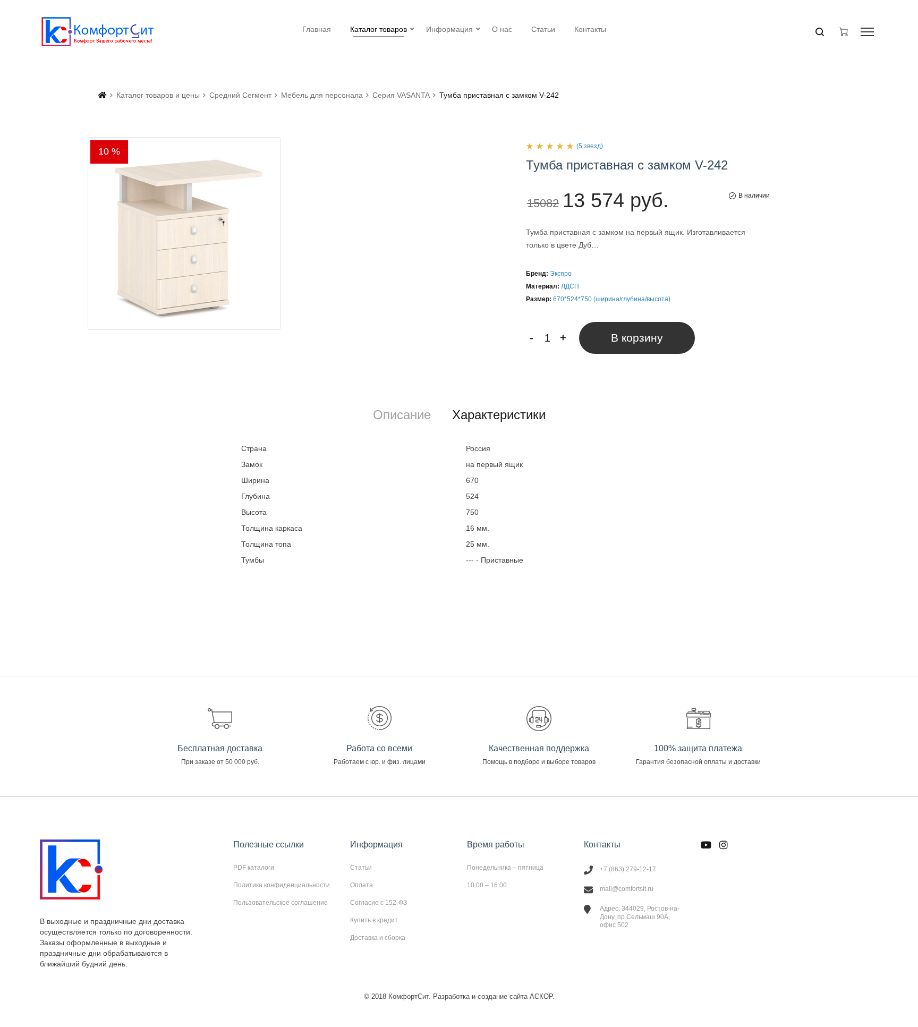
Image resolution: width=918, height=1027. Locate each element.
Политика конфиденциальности (281, 885)
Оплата (361, 885)
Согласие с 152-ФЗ (378, 902)
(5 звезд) (589, 146)
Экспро (561, 273)
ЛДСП (570, 286)
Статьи (361, 867)
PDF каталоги (253, 867)
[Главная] (102, 95)
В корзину (637, 338)
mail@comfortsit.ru (626, 889)
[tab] (402, 414)
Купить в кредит (374, 920)
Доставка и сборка (377, 937)
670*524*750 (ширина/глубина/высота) (611, 299)
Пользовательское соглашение (280, 902)
